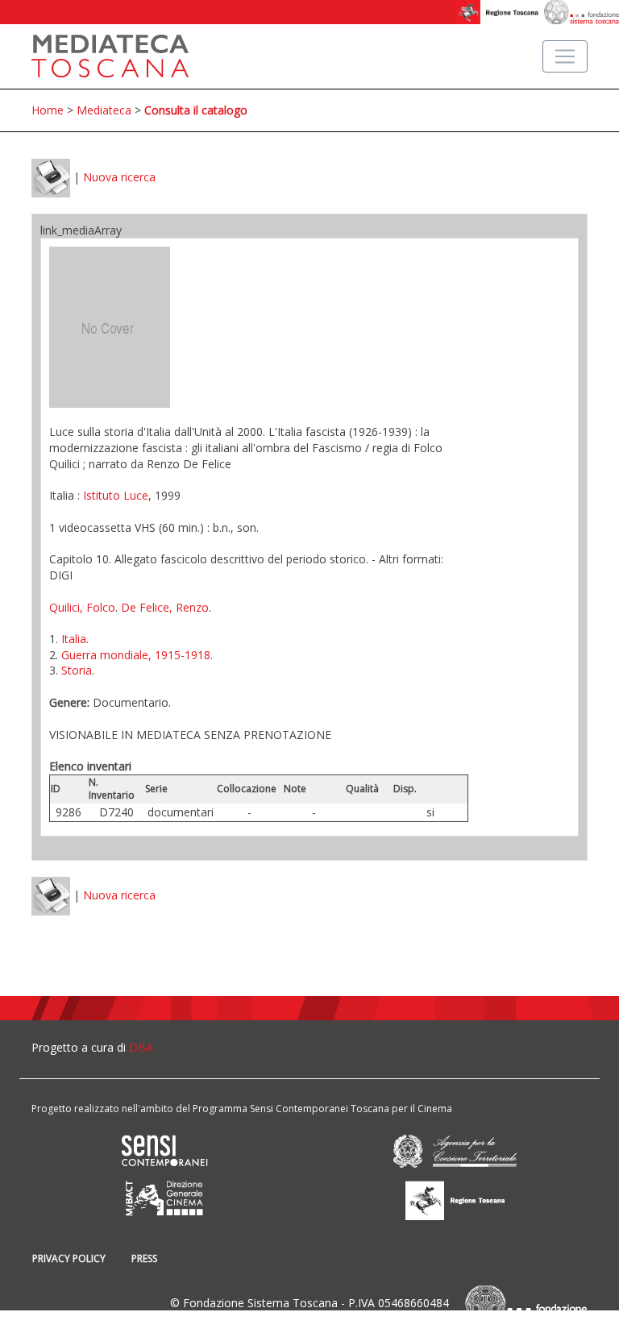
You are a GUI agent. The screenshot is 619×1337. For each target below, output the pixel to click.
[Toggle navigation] (565, 56)
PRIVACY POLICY (69, 1258)
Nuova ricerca (119, 177)
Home (47, 110)
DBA (141, 1047)
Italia (73, 638)
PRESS (144, 1258)
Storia (76, 670)
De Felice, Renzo (165, 607)
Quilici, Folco (82, 607)
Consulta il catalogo (195, 110)
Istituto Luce (115, 495)
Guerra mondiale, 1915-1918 (135, 654)
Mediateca (104, 110)
